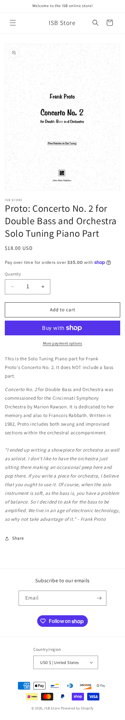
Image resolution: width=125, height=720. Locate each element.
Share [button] (18, 538)
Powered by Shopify (77, 708)
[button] (13, 23)
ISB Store (52, 708)
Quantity (13, 274)
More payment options (62, 343)
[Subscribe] (99, 598)
